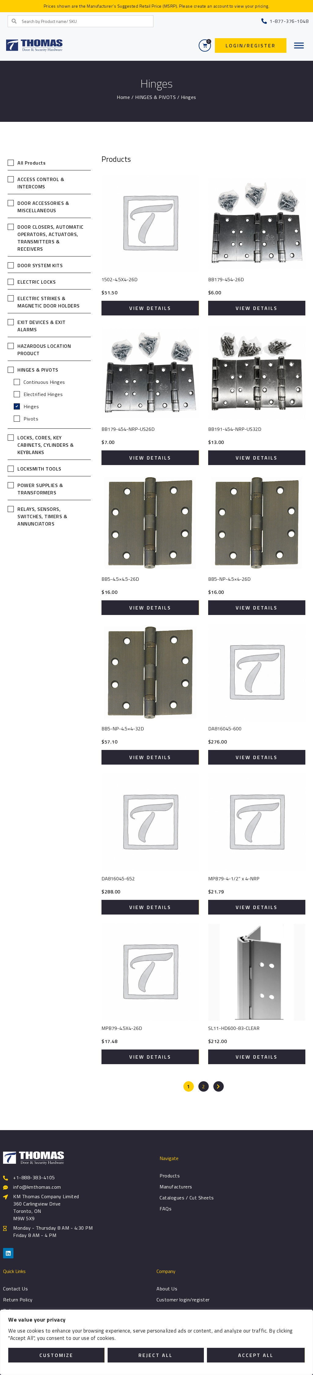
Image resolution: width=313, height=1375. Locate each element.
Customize (56, 1355)
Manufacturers (176, 1186)
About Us (166, 1288)
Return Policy (18, 1299)
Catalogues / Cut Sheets (187, 1197)
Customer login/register (183, 1299)
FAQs (165, 1208)
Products (170, 1175)
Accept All (256, 1355)
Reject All (155, 1355)
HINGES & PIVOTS (155, 97)
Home (123, 97)
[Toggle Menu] (299, 45)
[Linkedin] (8, 1253)
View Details (150, 308)
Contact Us (15, 1288)
